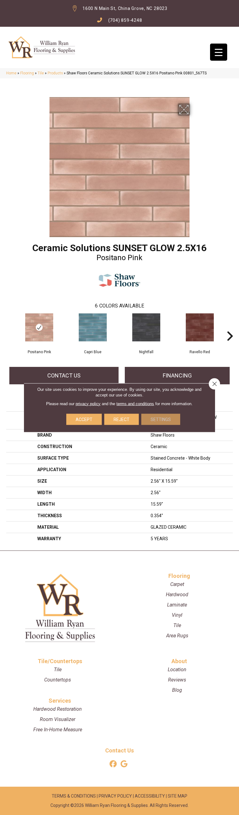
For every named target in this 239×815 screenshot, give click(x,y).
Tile (41, 73)
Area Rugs (177, 636)
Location (177, 669)
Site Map (177, 796)
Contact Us (64, 375)
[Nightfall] (146, 327)
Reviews (177, 680)
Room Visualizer (57, 719)
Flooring (27, 73)
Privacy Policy (115, 796)
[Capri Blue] (93, 327)
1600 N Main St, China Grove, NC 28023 (124, 8)
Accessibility (150, 796)
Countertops (57, 680)
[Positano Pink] (39, 327)
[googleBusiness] (124, 764)
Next (229, 327)
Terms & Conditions (74, 796)
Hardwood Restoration (57, 709)
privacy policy (88, 403)
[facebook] (113, 764)
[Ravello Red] (200, 327)
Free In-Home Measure (57, 730)
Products (55, 73)
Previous (9, 327)
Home (11, 73)
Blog (177, 690)
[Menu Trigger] (218, 52)
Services (60, 700)
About (179, 661)
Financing (177, 375)
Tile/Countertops (60, 661)
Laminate (177, 605)
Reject (121, 419)
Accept (84, 419)
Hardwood (177, 594)
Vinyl (177, 615)
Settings (161, 419)
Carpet (177, 584)
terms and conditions (135, 403)
